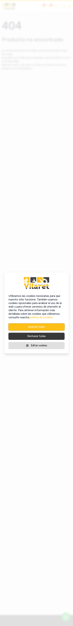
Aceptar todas (36, 326)
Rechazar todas (36, 336)
